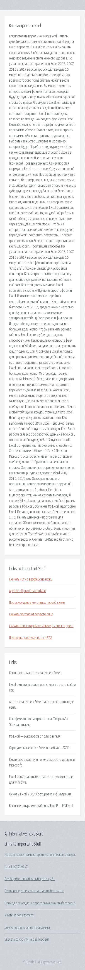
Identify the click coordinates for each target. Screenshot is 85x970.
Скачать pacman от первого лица (31, 614)
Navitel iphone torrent (19, 915)
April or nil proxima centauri (27, 591)
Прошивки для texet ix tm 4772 (30, 638)
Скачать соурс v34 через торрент (27, 939)
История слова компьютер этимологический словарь (40, 854)
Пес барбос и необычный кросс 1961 (30, 879)
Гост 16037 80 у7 (16, 867)
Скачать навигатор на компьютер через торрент (41, 626)
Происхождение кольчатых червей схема (37, 602)
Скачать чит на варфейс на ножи (30, 579)
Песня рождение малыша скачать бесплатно (34, 891)
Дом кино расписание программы (27, 927)
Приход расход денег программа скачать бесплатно (40, 903)
